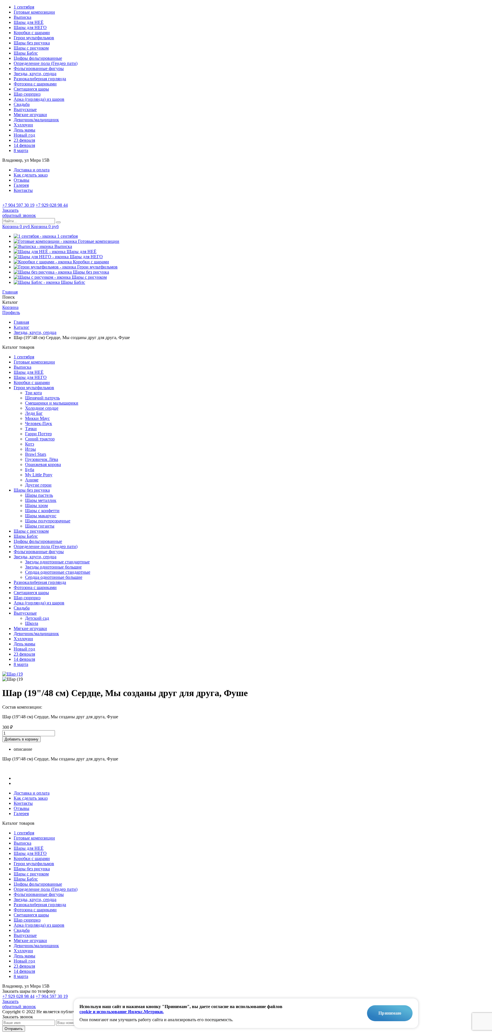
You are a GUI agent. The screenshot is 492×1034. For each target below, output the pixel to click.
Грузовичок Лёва (41, 459)
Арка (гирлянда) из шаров (39, 99)
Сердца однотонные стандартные (57, 572)
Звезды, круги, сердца (35, 73)
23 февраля (24, 140)
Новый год (24, 135)
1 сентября (24, 7)
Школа (31, 623)
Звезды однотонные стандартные (57, 561)
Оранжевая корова (43, 464)
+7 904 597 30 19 (18, 205)
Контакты (23, 190)
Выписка (22, 17)
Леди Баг (34, 413)
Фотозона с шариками (35, 83)
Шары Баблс (26, 53)
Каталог (21, 327)
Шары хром (36, 505)
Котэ (29, 444)
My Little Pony (38, 474)
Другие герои (38, 485)
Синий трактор (40, 438)
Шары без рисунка (32, 42)
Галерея (21, 185)
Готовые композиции (34, 12)
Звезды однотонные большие (53, 567)
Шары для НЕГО (30, 27)
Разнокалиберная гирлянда (40, 78)
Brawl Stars (35, 454)
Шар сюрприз (27, 94)
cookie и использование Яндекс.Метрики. (121, 1011)
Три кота (33, 392)
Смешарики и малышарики (51, 403)
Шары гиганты (39, 526)
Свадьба (22, 104)
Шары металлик (40, 500)
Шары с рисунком (31, 48)
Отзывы (21, 180)
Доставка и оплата (32, 169)
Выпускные (25, 109)
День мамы (24, 130)
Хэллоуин (23, 124)
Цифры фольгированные (38, 58)
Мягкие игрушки (30, 114)
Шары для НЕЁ (29, 22)
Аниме (31, 479)
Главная (21, 322)
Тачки (31, 428)
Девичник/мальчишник (36, 119)
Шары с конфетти (42, 510)
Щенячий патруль (42, 397)
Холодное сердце (41, 408)
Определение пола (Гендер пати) (45, 63)
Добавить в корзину (21, 739)
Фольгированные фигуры (39, 68)
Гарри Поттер (38, 433)
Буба (29, 469)
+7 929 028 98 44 (52, 205)
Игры (30, 449)
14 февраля (24, 145)
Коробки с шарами (32, 32)
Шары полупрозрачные (47, 520)
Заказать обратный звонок (19, 1004)
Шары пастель (39, 495)
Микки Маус (37, 418)
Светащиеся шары (31, 89)
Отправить (14, 1029)
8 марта (21, 150)
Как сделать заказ (31, 175)
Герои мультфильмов (34, 37)
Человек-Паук (38, 423)
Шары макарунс (40, 515)
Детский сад (37, 618)
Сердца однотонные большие (53, 577)
